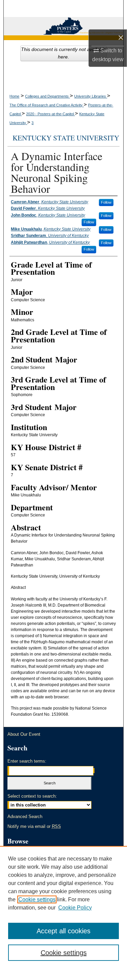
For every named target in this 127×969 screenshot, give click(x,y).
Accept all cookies (63, 931)
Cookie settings (37, 899)
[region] (63, 907)
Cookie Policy (75, 908)
